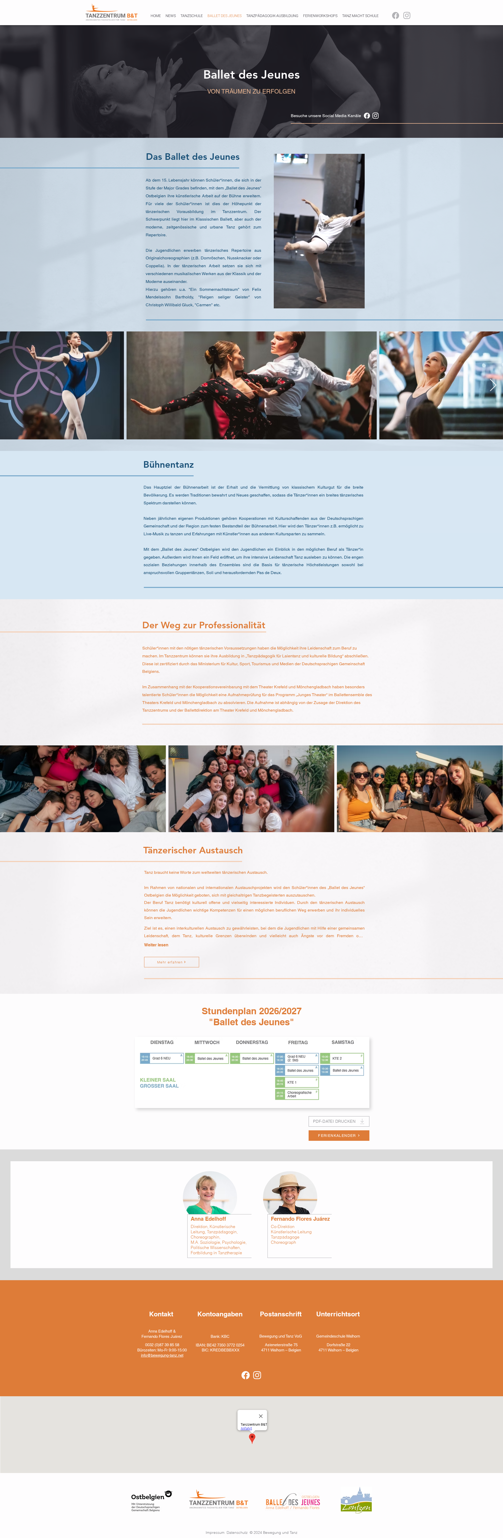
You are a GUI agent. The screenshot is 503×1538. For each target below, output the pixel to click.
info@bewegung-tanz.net (162, 1355)
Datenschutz (238, 1532)
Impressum (216, 1532)
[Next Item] (493, 385)
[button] (358, 302)
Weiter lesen (156, 944)
